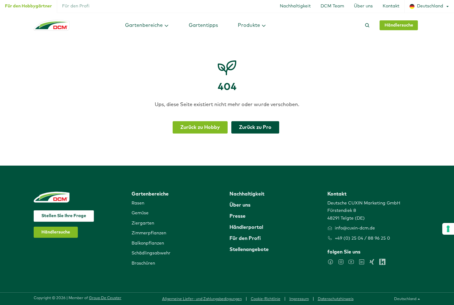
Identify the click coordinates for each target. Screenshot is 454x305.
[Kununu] (382, 262)
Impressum (299, 299)
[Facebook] (330, 262)
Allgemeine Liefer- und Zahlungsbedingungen (202, 299)
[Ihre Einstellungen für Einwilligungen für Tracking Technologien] (448, 229)
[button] (147, 25)
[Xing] (372, 262)
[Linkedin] (361, 262)
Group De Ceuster (105, 298)
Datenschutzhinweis (336, 299)
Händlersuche (399, 25)
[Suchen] (366, 25)
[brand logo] (51, 25)
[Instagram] (341, 262)
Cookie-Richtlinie (265, 299)
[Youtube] (351, 262)
